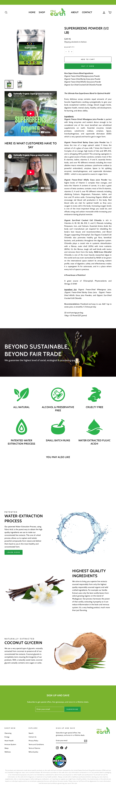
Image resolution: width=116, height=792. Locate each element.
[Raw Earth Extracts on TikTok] (66, 747)
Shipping (67, 42)
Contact (87, 12)
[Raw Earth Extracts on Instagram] (57, 747)
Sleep (6, 748)
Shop (42, 12)
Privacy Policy (33, 740)
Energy (7, 737)
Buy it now (88, 66)
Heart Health (9, 740)
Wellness (8, 752)
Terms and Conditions (36, 744)
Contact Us (32, 737)
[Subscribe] (85, 740)
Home (32, 12)
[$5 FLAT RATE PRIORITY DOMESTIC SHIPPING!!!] (58, 2)
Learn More (13, 552)
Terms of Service (34, 748)
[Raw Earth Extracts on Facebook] (61, 747)
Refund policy (33, 752)
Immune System (10, 744)
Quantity (69, 47)
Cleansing (8, 733)
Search (31, 733)
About (75, 12)
